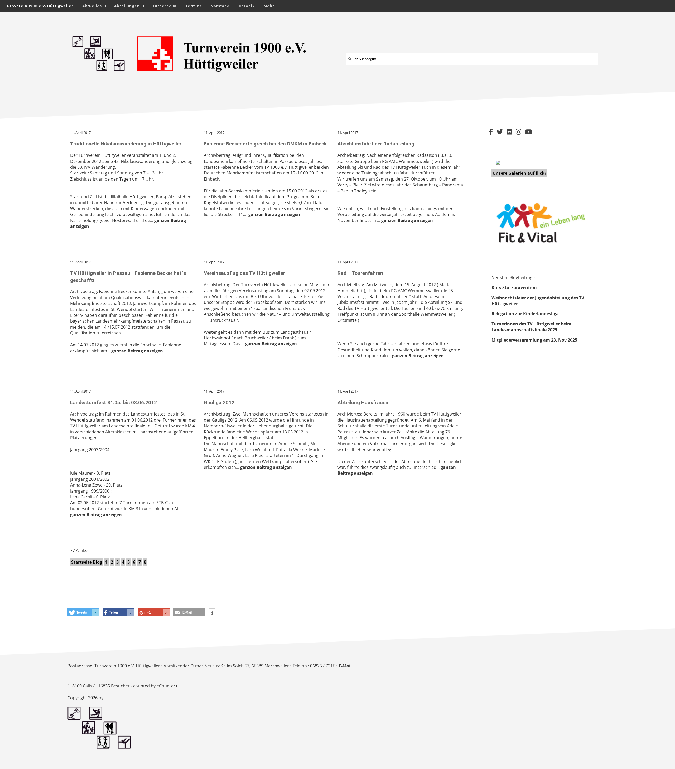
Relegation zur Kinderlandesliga (525, 314)
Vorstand (220, 6)
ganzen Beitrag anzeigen (274, 214)
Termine (193, 6)
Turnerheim (164, 6)
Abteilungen (127, 6)
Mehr (269, 6)
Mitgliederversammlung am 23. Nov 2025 (534, 340)
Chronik (247, 6)
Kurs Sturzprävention (514, 287)
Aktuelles (92, 6)
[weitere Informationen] (212, 613)
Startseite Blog (86, 562)
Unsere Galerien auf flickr (519, 173)
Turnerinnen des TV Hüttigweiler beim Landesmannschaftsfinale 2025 (531, 327)
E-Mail (345, 666)
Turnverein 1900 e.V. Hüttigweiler (38, 6)
